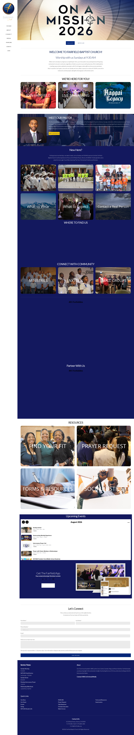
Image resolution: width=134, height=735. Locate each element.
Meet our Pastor (54, 133)
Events (9, 46)
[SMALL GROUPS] (113, 293)
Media (9, 38)
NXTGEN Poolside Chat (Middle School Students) (46, 559)
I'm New (8, 26)
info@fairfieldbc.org (76, 726)
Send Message (76, 655)
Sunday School (37, 527)
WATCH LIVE (81, 43)
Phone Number (24, 626)
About (9, 30)
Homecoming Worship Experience (42, 535)
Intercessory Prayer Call (39, 543)
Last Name (78, 620)
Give (8, 50)
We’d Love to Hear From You (27, 639)
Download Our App (48, 585)
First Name (23, 620)
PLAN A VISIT (70, 43)
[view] (124, 522)
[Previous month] (23, 522)
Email (22, 633)
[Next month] (27, 522)
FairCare (9, 42)
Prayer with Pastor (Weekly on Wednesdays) (45, 551)
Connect (9, 34)
